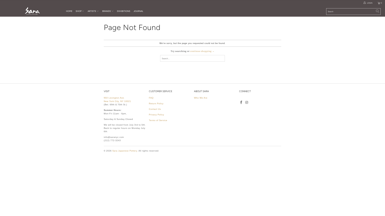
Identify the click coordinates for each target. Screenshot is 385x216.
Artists (92, 11)
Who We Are (200, 98)
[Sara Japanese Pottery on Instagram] (247, 103)
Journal (138, 11)
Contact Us (155, 109)
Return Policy (156, 103)
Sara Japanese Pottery (124, 151)
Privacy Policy (156, 114)
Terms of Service (158, 120)
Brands (106, 11)
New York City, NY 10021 (117, 101)
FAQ (151, 98)
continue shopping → (202, 51)
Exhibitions (123, 11)
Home (69, 11)
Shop (79, 11)
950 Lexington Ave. (114, 98)
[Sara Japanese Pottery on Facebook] (241, 103)
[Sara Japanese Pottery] (32, 11)
